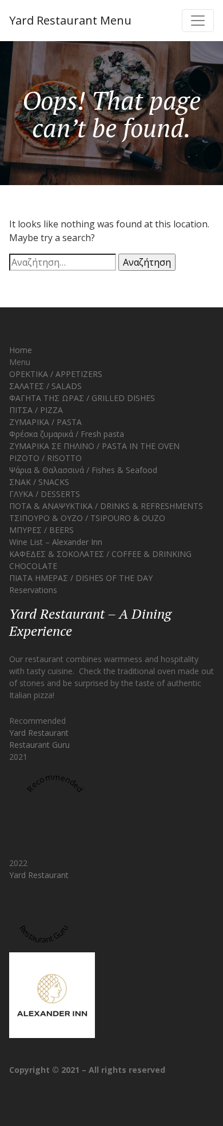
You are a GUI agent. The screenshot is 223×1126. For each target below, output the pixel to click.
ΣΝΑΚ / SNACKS (39, 481)
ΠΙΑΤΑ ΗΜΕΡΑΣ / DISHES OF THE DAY (81, 577)
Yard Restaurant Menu (70, 20)
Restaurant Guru (39, 744)
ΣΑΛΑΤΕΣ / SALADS (45, 385)
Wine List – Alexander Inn (55, 541)
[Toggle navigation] (198, 20)
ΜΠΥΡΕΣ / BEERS (41, 529)
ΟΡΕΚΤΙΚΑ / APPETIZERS (55, 373)
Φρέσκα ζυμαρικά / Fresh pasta (66, 433)
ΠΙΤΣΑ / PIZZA (36, 409)
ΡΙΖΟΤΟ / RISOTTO (45, 457)
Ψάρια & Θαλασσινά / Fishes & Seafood (83, 469)
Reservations (33, 589)
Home (20, 349)
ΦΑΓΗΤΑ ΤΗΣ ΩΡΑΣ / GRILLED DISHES (82, 397)
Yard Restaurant (39, 732)
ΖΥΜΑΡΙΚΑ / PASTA (45, 421)
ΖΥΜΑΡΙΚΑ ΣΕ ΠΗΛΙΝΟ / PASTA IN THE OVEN (94, 445)
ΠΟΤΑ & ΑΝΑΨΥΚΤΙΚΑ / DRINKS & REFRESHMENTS (106, 505)
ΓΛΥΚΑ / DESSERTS (44, 493)
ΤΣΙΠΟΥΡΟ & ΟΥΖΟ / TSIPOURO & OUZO (87, 517)
